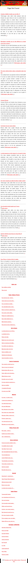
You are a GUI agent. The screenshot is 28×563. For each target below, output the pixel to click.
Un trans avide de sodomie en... (8, 382)
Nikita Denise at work (6, 376)
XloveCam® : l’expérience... (8, 476)
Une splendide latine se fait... (8, 306)
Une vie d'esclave (5, 500)
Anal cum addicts (5, 385)
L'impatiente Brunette (6, 388)
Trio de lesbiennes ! (6, 454)
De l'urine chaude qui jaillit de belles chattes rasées (13, 180)
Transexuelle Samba (6, 494)
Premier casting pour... (6, 418)
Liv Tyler (3, 545)
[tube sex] (14, 3)
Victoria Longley (5, 554)
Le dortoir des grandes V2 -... (8, 488)
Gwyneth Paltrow (5, 533)
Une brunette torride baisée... (8, 503)
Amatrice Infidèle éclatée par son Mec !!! (10, 14)
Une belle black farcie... (7, 403)
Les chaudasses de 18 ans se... (8, 497)
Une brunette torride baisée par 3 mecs (10, 206)
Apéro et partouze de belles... (8, 343)
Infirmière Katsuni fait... (7, 527)
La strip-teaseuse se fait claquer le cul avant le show (13, 153)
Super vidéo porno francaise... (8, 373)
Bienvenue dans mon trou (7, 349)
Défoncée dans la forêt (6, 482)
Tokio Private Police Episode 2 (8, 479)
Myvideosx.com (8, 560)
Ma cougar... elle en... (6, 430)
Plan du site (4, 290)
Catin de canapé (5, 466)
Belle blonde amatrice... (7, 321)
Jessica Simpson (5, 539)
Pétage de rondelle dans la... (8, 315)
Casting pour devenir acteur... (8, 433)
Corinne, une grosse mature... (8, 509)
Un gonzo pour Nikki (6, 391)
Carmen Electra (4, 100)
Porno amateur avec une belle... (8, 518)
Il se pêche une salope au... (8, 345)
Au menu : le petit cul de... (7, 397)
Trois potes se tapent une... (7, 463)
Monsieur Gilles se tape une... (8, 415)
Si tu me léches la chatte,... (7, 303)
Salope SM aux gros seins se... (8, 521)
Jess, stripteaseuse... (6, 436)
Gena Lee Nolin (5, 530)
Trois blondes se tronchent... (8, 460)
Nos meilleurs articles (6, 287)
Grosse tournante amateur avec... (9, 442)
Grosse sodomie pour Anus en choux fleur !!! (11, 233)
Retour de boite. (5, 337)
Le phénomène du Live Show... (8, 330)
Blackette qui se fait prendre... (8, 424)
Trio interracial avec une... (7, 421)
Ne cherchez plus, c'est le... (8, 297)
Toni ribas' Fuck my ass (7, 448)
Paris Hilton (4, 551)
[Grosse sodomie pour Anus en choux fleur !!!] (13, 236)
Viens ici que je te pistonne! (7, 367)
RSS (14, 561)
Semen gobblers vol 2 (6, 351)
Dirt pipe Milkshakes (6, 406)
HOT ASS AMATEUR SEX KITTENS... (10, 451)
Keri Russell (4, 542)
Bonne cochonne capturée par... (8, 309)
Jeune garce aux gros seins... (8, 300)
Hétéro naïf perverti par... (7, 506)
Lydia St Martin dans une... (7, 457)
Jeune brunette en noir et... (7, 358)
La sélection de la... (6, 334)
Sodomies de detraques (7, 355)
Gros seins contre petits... (7, 312)
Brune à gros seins (6, 485)
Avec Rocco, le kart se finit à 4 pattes (9, 259)
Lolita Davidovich (5, 548)
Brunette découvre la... (6, 469)
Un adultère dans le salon (7, 445)
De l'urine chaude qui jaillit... (8, 515)
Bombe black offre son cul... (8, 370)
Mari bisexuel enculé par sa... (8, 512)
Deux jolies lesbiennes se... (7, 318)
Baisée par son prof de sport (8, 340)
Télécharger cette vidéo (20, 63)
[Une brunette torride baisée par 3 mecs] (13, 208)
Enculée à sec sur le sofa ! (7, 379)
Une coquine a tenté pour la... (8, 364)
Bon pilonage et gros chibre (8, 409)
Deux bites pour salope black (8, 412)
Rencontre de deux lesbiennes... (9, 324)
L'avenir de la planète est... (7, 400)
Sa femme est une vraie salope (8, 125)
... (6, 35)
